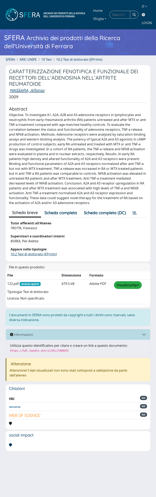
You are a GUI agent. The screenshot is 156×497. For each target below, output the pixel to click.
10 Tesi (46, 59)
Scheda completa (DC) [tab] (105, 212)
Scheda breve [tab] (25, 212)
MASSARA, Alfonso (27, 90)
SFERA (10, 59)
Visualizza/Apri (128, 285)
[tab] (134, 212)
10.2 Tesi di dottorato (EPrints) (79, 59)
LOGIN (147, 23)
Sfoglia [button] (98, 18)
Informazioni (23, 334)
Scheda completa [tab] (60, 212)
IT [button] (143, 6)
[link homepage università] (45, 15)
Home (98, 10)
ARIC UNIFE (28, 59)
